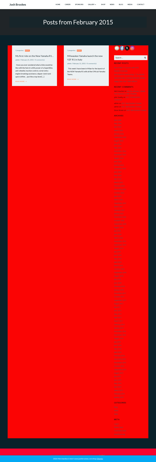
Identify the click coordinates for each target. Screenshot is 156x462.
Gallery (91, 4)
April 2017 (117, 317)
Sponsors (79, 4)
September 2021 (120, 203)
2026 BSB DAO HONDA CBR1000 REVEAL (129, 78)
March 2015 (118, 390)
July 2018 (117, 279)
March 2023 (118, 182)
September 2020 (120, 224)
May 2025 (117, 148)
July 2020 (117, 231)
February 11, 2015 (79, 63)
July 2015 (117, 376)
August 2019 (118, 248)
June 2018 (117, 283)
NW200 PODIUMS (121, 71)
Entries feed (118, 427)
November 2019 (120, 241)
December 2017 (120, 293)
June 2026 (117, 120)
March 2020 (118, 238)
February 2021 (119, 210)
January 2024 (119, 165)
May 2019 (117, 259)
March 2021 (118, 207)
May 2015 (117, 383)
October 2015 (119, 366)
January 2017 (119, 328)
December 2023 (120, 168)
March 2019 (118, 265)
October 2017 (119, 297)
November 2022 (120, 189)
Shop (103, 4)
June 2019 (117, 255)
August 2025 (118, 141)
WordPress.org (119, 434)
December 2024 (120, 151)
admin (17, 60)
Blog (121, 4)
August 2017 (118, 304)
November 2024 (120, 155)
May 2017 (117, 314)
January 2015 (119, 397)
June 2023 (117, 172)
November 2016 (120, 335)
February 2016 (119, 356)
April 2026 (117, 127)
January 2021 (119, 213)
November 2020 (120, 217)
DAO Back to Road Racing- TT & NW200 (129, 74)
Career (67, 4)
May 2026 (117, 123)
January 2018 (119, 290)
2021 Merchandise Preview (131, 103)
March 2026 (118, 130)
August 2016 (118, 338)
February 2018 (119, 286)
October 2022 (119, 193)
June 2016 (117, 345)
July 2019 (117, 252)
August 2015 (118, 373)
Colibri (102, 455)
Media (130, 4)
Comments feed (120, 431)
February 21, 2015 (27, 60)
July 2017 (117, 307)
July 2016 (117, 342)
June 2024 (117, 161)
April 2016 (117, 352)
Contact (140, 4)
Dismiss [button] (100, 459)
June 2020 (117, 234)
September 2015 (120, 369)
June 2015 (117, 380)
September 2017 (120, 300)
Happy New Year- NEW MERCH (125, 81)
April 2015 (117, 387)
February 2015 (119, 394)
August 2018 (118, 276)
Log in (116, 424)
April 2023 (117, 179)
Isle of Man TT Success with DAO (126, 67)
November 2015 (120, 363)
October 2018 (119, 269)
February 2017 (119, 324)
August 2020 (118, 227)
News (112, 4)
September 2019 (120, 245)
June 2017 (117, 311)
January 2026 (119, 134)
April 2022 (117, 196)
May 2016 (117, 349)
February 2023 (119, 186)
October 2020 (119, 220)
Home (58, 4)
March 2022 (118, 200)
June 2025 (117, 144)
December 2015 (120, 359)
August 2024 (118, 158)
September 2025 (120, 137)
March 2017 (118, 321)
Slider (116, 414)
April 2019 (117, 262)
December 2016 (120, 331)
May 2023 (117, 175)
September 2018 (120, 272)
